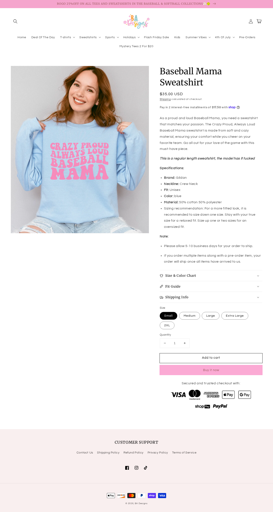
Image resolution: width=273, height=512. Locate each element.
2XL (167, 325)
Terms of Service (184, 452)
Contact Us (85, 452)
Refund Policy (133, 452)
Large (210, 315)
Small (168, 315)
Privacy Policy (158, 452)
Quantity (165, 334)
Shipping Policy (108, 452)
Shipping (165, 99)
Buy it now (211, 370)
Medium (190, 315)
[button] (15, 21)
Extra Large (235, 315)
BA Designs (141, 503)
